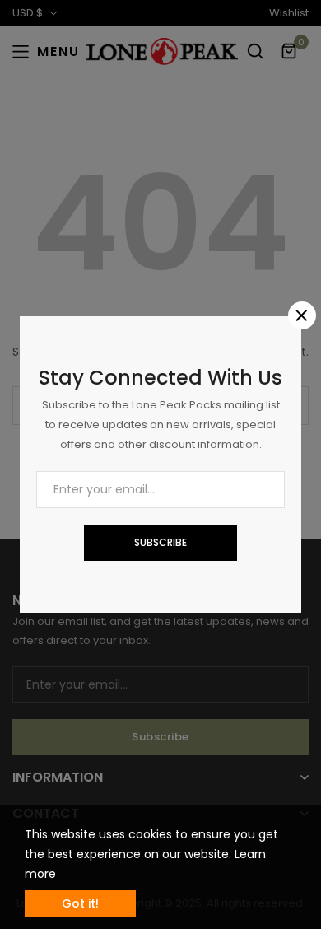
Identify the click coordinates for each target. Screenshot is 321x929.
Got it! (80, 903)
